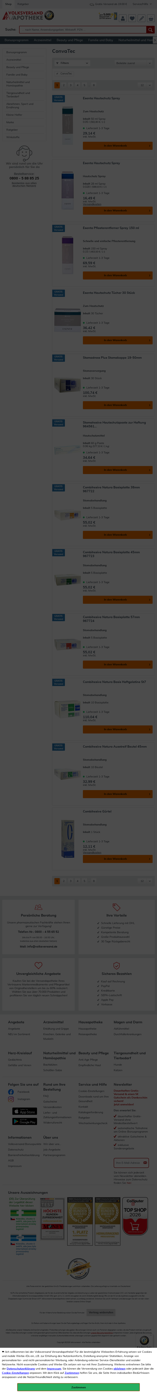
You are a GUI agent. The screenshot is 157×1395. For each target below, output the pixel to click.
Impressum (54, 1368)
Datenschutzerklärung (21, 1368)
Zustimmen (72, 1373)
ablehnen (119, 1368)
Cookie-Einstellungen (15, 1373)
